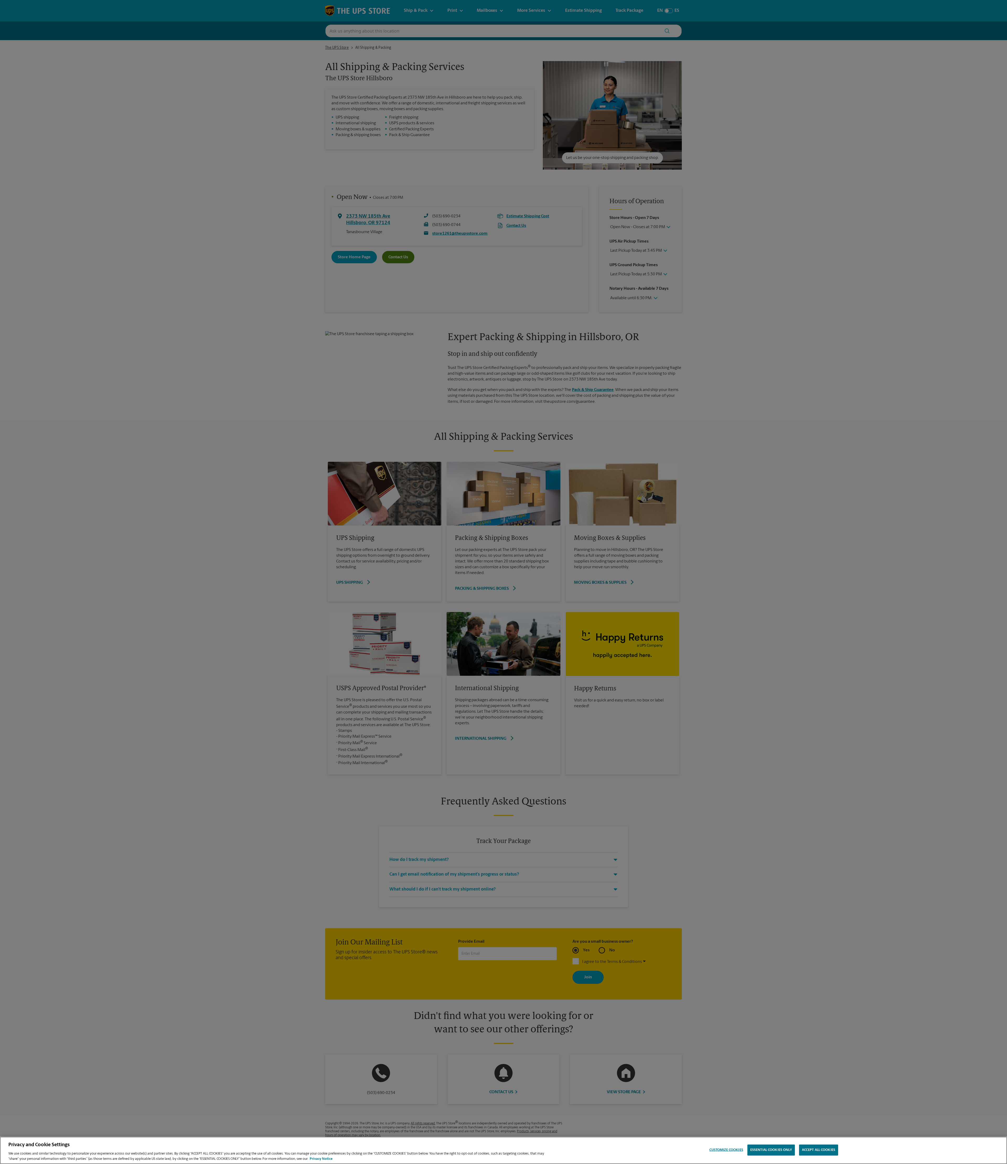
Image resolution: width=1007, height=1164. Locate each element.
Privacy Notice (321, 1158)
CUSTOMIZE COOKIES (726, 1150)
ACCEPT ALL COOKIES (818, 1150)
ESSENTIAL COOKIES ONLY (771, 1150)
